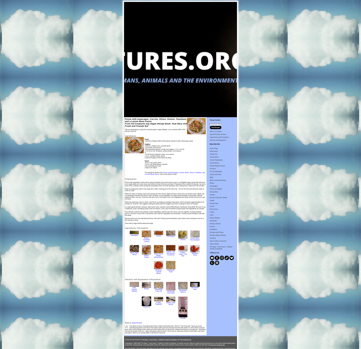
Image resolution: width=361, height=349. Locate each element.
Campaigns (214, 186)
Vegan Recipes (137, 323)
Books (212, 183)
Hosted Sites (214, 203)
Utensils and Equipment (218, 140)
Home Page (214, 148)
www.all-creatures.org (217, 345)
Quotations (213, 229)
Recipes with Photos (217, 232)
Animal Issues (214, 163)
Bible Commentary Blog (218, 180)
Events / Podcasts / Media (218, 197)
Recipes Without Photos (218, 235)
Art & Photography (216, 171)
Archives (213, 168)
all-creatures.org (185, 339)
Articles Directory (215, 174)
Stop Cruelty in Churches (218, 241)
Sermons (213, 238)
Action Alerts (214, 157)
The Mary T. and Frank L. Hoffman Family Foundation (159, 339)
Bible (211, 177)
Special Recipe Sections (218, 134)
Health (212, 200)
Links (211, 215)
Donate (212, 195)
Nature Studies (215, 218)
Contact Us (213, 154)
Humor (212, 206)
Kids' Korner (214, 209)
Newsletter (213, 221)
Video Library (214, 244)
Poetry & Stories (215, 223)
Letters (212, 212)
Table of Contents (215, 131)
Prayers (212, 226)
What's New (214, 151)
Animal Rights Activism (217, 166)
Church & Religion (216, 189)
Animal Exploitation (216, 160)
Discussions (214, 192)
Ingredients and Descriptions (219, 137)
